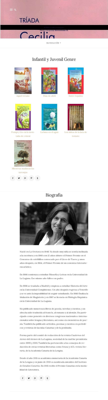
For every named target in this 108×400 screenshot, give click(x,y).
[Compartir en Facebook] (13, 178)
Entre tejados (76, 95)
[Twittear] (19, 178)
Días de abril (49, 95)
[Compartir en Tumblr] (37, 178)
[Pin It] (31, 178)
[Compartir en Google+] (25, 178)
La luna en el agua (49, 132)
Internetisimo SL (61, 30)
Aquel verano (23, 95)
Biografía (54, 195)
